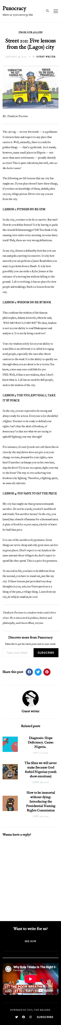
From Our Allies (31, 32)
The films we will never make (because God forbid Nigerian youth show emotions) (41, 770)
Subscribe (46, 652)
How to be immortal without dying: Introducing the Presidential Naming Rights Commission (40, 802)
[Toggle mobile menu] (55, 11)
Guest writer (46, 56)
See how (30, 941)
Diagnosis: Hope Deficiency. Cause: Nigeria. (41, 742)
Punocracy (14, 8)
